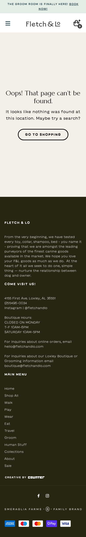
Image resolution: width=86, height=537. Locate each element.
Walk (8, 402)
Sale (7, 465)
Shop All (11, 395)
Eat (7, 423)
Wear (8, 416)
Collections (14, 451)
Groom (10, 437)
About (9, 458)
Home (9, 388)
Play (7, 409)
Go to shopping (43, 134)
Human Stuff (15, 444)
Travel (9, 430)
